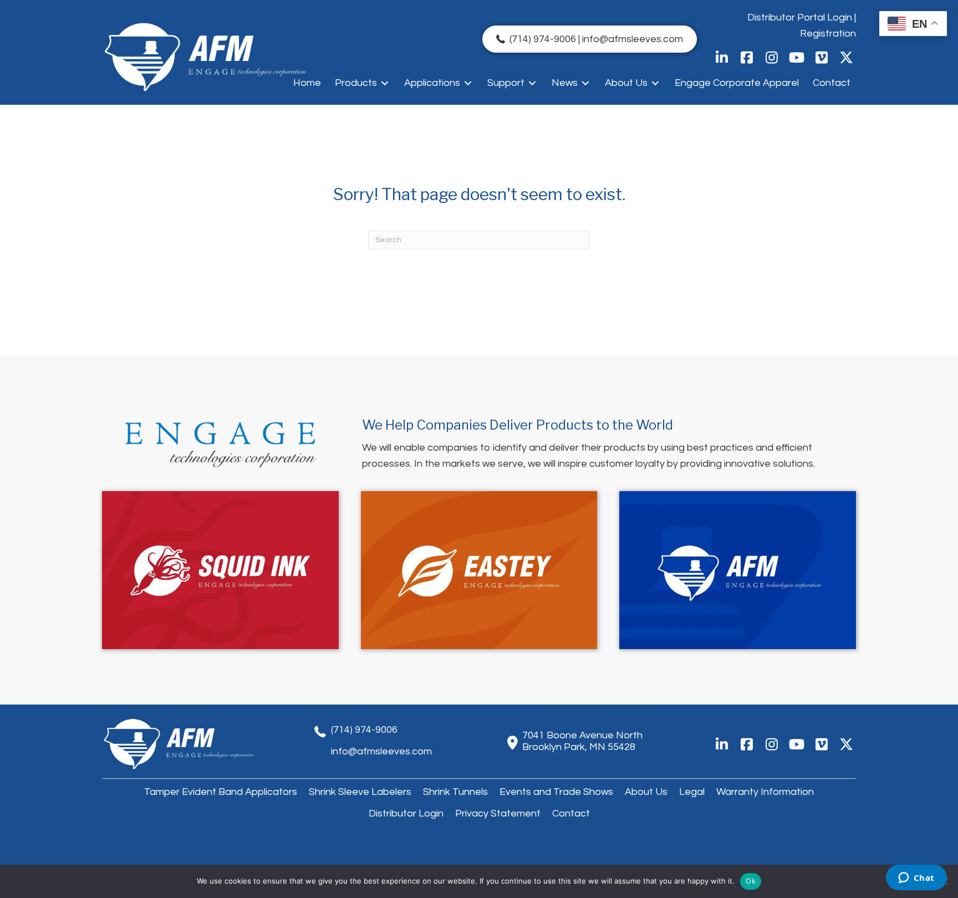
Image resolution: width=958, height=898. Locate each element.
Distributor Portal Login (799, 17)
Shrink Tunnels (455, 792)
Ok (751, 880)
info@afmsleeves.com (381, 751)
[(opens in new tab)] (220, 569)
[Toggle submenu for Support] (532, 82)
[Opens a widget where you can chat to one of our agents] (916, 878)
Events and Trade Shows (556, 792)
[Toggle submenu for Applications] (468, 82)
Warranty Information (765, 792)
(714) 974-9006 (364, 729)
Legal (692, 792)
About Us (646, 792)
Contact (571, 813)
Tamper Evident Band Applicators (220, 792)
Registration (828, 33)
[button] (721, 57)
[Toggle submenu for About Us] (655, 82)
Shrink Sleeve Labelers (360, 792)
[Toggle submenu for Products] (384, 82)
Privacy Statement (498, 813)
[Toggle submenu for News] (585, 82)
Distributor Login (406, 813)
